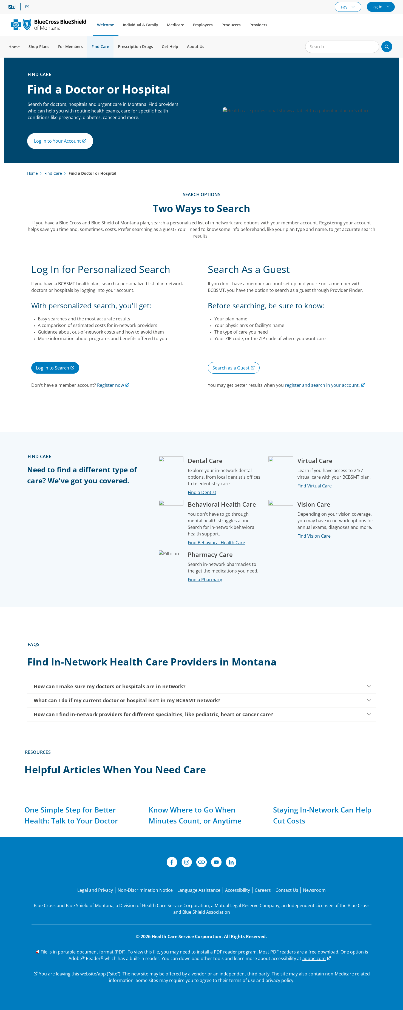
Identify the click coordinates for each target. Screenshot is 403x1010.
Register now (110, 385)
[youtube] (216, 863)
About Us (195, 46)
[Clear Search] (372, 47)
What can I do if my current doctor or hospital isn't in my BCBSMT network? (127, 700)
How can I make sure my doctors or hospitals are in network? (110, 686)
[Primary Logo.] (48, 24)
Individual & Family (140, 24)
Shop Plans (39, 46)
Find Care (100, 46)
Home (14, 46)
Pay (344, 7)
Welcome (105, 24)
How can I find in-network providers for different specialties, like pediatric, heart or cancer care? (153, 714)
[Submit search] (386, 46)
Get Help (170, 46)
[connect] (201, 863)
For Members (70, 46)
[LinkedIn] (231, 863)
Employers (203, 24)
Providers (258, 24)
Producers (231, 24)
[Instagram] (186, 863)
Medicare (175, 24)
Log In (377, 6)
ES (27, 6)
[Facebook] (172, 863)
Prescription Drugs (135, 46)
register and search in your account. (322, 385)
